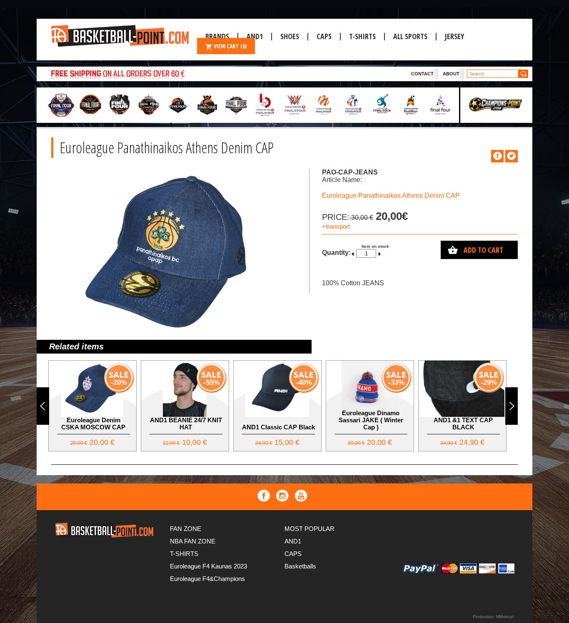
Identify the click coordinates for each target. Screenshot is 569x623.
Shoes (289, 36)
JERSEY (454, 36)
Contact (422, 73)
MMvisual (505, 616)
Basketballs (300, 566)
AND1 (292, 541)
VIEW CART (230, 46)
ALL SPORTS (410, 36)
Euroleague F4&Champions (207, 578)
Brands (217, 36)
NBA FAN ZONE (192, 541)
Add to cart (483, 250)
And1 (255, 36)
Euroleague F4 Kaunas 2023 (208, 566)
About (451, 73)
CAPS (324, 36)
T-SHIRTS (362, 36)
